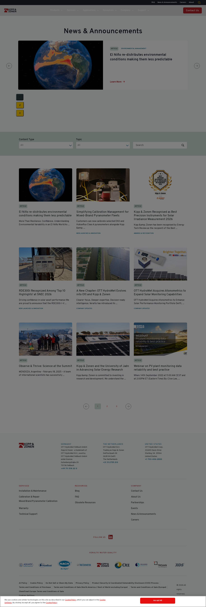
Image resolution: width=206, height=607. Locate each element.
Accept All (157, 600)
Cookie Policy (70, 600)
